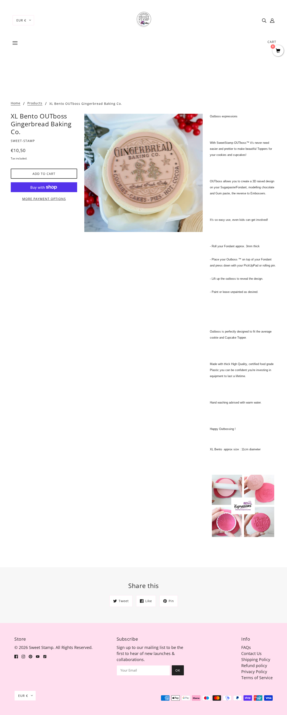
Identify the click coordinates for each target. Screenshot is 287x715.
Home (15, 103)
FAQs (246, 647)
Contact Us (251, 653)
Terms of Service (257, 677)
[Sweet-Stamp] (143, 19)
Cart (271, 42)
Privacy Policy (254, 671)
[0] (278, 51)
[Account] (272, 20)
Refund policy (254, 665)
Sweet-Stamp (23, 141)
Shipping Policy (255, 659)
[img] (264, 20)
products (34, 103)
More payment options (44, 199)
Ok (177, 670)
